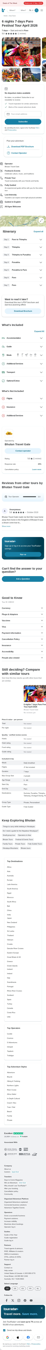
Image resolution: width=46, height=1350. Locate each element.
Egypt (9, 893)
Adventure (11, 1072)
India (9, 915)
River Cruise (11, 1090)
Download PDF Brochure (22, 146)
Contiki (9, 1034)
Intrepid (10, 1047)
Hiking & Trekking (13, 1081)
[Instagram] (19, 1300)
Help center (8, 1270)
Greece (10, 961)
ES (23, 1288)
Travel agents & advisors (13, 1248)
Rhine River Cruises (14, 991)
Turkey (9, 1004)
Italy (8, 978)
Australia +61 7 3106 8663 (14, 1279)
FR (30, 1288)
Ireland (9, 973)
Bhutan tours (25, 848)
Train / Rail (11, 1107)
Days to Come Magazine (13, 1180)
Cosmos (10, 1038)
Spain (9, 999)
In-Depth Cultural (13, 1098)
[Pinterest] (25, 1300)
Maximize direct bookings (13, 1224)
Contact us (8, 1268)
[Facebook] (6, 1300)
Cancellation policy (11, 1191)
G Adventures (12, 1042)
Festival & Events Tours (24, 839)
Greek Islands (12, 966)
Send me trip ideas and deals (19, 1330)
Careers (11, 1172)
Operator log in (9, 1227)
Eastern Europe (13, 953)
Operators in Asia (24, 835)
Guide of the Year (10, 1235)
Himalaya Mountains (10, 848)
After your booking (11, 1188)
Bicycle (9, 1077)
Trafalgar (10, 1055)
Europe (10, 880)
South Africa (11, 902)
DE (15, 1288)
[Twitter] (12, 1300)
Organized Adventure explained (16, 1202)
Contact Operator (19, 153)
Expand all (38, 232)
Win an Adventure (15, 1183)
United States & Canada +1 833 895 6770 (19, 1273)
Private (9, 1120)
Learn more (36, 469)
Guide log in (8, 1240)
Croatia (10, 944)
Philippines (11, 927)
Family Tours (7, 844)
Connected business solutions (15, 1205)
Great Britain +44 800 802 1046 (16, 1276)
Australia (10, 876)
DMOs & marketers (11, 1254)
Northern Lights (13, 1085)
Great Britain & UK (14, 957)
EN (7, 1288)
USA (8, 1017)
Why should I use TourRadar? (15, 1186)
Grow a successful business (14, 1216)
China (9, 910)
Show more (6, 526)
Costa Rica (11, 1012)
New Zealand (12, 922)
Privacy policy (12, 130)
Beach (9, 1111)
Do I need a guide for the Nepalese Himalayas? (20, 831)
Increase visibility (10, 1221)
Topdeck (10, 1051)
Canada (10, 1008)
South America (12, 889)
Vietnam (10, 940)
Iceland (10, 969)
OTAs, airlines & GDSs (12, 1257)
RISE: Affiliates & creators (13, 1251)
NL (38, 1288)
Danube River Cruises (15, 948)
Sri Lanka (10, 931)
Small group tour (9, 835)
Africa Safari (11, 1094)
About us (7, 1169)
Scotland (10, 995)
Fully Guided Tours (35, 844)
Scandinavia (11, 982)
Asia (8, 871)
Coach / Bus (11, 1103)
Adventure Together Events (14, 1208)
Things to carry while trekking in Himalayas (19, 826)
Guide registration (11, 1238)
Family (9, 1116)
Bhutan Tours (8, 839)
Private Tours (20, 844)
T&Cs (37, 128)
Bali (8, 906)
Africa (9, 867)
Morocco (10, 897)
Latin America (12, 884)
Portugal (10, 986)
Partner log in (9, 1260)
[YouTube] (31, 1300)
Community (8, 1194)
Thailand (10, 935)
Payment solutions (11, 1218)
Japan (9, 918)
